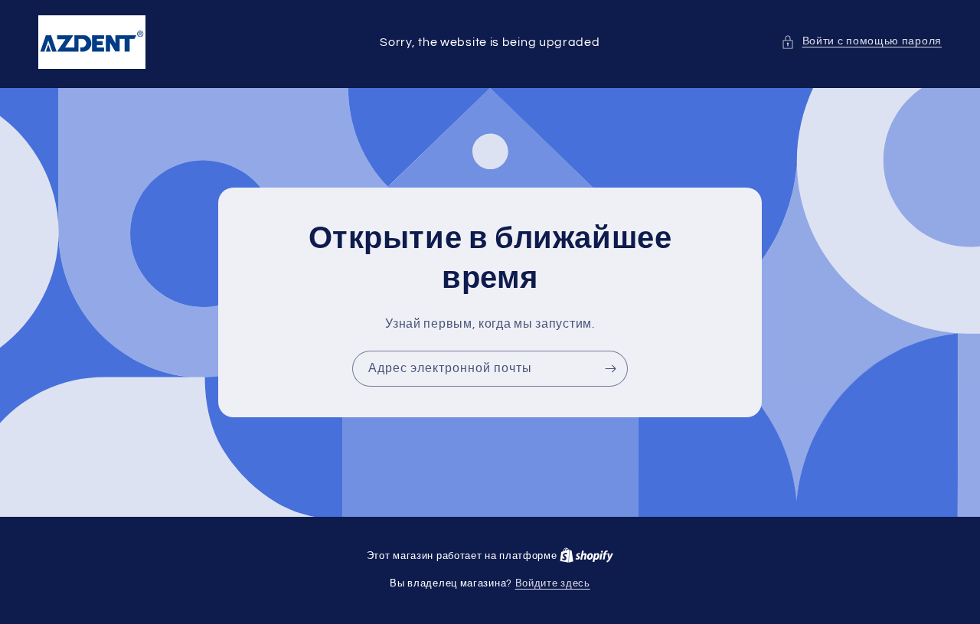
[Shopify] (586, 555)
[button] (861, 41)
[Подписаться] (610, 369)
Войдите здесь (552, 583)
